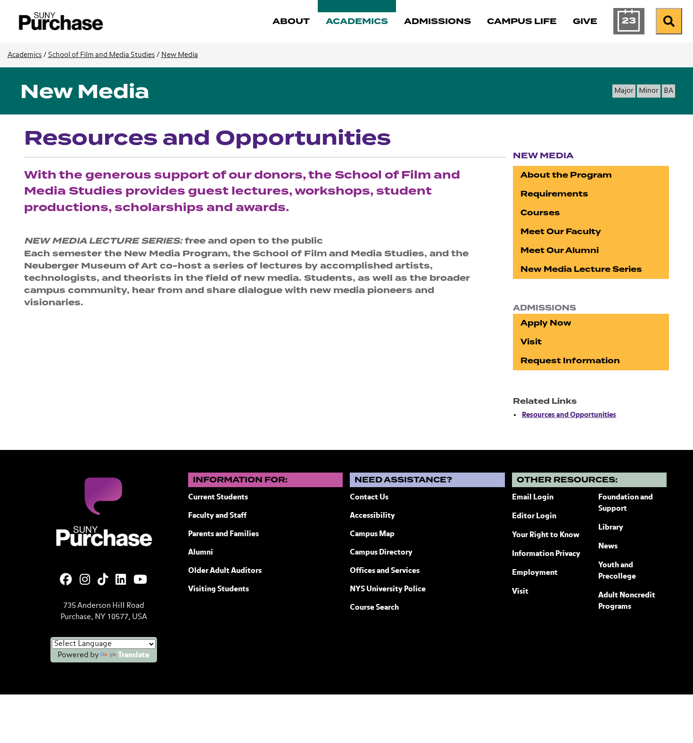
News (608, 546)
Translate (133, 655)
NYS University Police (388, 589)
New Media (179, 54)
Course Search (374, 608)
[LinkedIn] (120, 580)
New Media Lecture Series (581, 269)
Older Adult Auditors (225, 571)
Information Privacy (546, 554)
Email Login (532, 497)
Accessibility (372, 516)
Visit (531, 342)
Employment (535, 573)
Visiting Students (218, 589)
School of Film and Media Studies (101, 54)
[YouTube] (140, 580)
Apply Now (545, 323)
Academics (25, 54)
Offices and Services (385, 571)
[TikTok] (102, 580)
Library (610, 527)
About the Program (566, 175)
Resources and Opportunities (569, 414)
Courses (540, 213)
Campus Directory (381, 552)
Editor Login (534, 516)
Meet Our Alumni (559, 250)
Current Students (218, 497)
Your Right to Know (545, 535)
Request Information (570, 361)
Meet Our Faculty (560, 231)
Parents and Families (223, 534)
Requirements (554, 194)
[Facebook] (66, 580)
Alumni (200, 552)
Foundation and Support (625, 503)
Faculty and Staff (217, 516)
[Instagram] (84, 580)
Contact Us (369, 497)
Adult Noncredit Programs (626, 601)
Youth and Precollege (617, 571)
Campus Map (372, 534)
